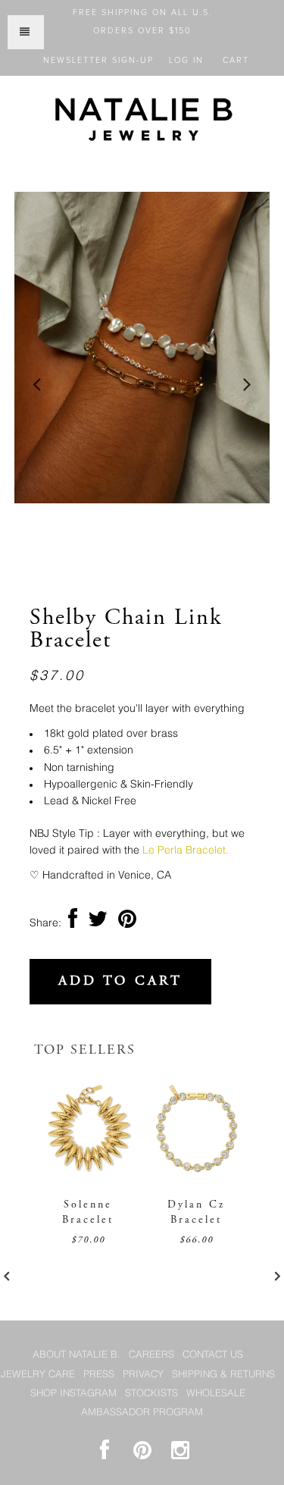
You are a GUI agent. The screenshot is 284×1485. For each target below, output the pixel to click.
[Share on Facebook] (72, 923)
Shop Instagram (73, 1394)
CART (236, 60)
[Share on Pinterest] (127, 923)
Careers (151, 1355)
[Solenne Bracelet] (88, 1175)
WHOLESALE (215, 1394)
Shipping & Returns (223, 1375)
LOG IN (186, 60)
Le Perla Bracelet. (185, 850)
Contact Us (213, 1355)
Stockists (151, 1394)
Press (98, 1375)
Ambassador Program (142, 1413)
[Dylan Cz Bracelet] (196, 1175)
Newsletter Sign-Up (98, 60)
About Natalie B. (76, 1355)
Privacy (143, 1375)
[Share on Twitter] (98, 923)
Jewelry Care (38, 1375)
